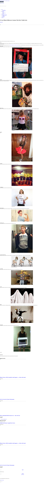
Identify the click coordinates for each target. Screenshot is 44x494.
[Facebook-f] (2, 5)
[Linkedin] (4, 5)
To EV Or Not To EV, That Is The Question (7, 399)
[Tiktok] (8, 5)
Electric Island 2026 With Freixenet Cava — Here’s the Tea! (10, 415)
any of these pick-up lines (17, 46)
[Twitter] (6, 5)
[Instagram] (1, 5)
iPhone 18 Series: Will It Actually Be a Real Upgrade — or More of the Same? (13, 377)
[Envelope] (1, 7)
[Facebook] (2, 477)
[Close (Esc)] (0, 481)
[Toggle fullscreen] (1, 481)
